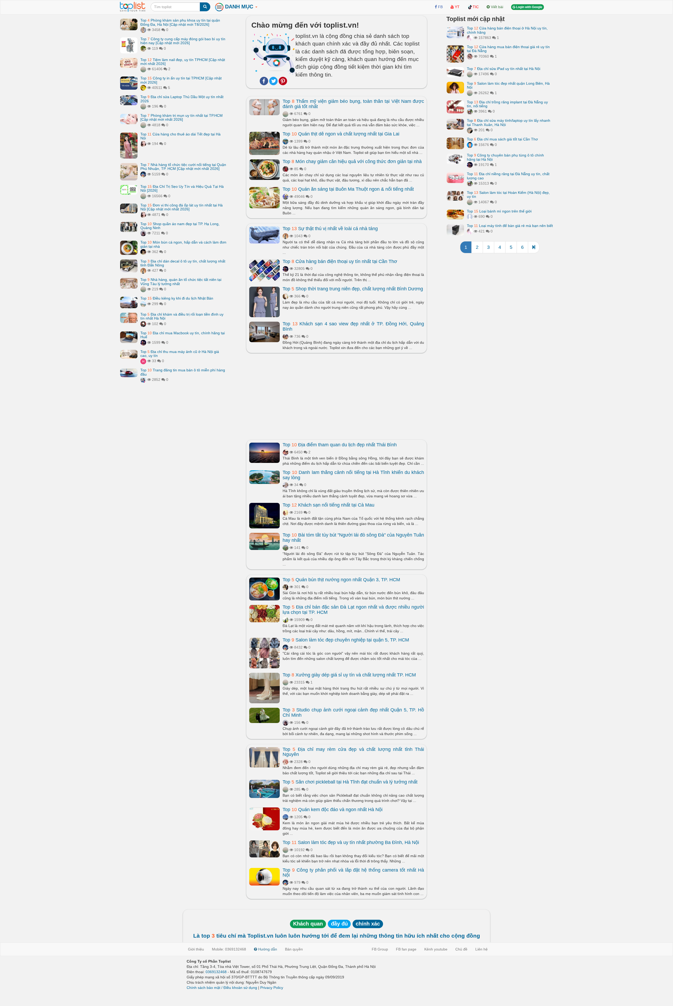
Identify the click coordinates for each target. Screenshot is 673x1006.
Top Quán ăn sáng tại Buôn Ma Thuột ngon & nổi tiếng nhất (348, 189)
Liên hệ (481, 949)
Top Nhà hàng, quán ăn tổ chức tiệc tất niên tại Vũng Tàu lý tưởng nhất (180, 281)
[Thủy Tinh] (470, 38)
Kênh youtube (435, 949)
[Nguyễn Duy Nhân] (470, 130)
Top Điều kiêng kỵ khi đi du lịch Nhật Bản (176, 298)
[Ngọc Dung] (285, 620)
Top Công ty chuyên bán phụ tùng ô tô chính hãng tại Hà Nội (505, 157)
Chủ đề (461, 949)
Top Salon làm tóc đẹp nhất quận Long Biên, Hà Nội (508, 85)
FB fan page (406, 949)
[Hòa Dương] (285, 141)
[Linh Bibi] (470, 216)
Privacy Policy (271, 987)
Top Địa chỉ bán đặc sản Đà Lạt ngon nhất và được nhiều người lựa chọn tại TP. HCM (353, 609)
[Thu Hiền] (285, 296)
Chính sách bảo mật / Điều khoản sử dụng (222, 987)
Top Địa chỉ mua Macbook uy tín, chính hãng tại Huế (182, 335)
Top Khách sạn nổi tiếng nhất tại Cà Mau (328, 505)
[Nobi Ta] (470, 145)
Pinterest (283, 81)
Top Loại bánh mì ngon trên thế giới (499, 211)
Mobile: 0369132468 (229, 949)
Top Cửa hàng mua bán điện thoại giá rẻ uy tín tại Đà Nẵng (508, 49)
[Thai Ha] (285, 762)
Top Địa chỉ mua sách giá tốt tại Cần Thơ (502, 139)
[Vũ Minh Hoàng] (143, 342)
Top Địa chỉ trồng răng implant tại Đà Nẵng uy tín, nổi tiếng (507, 104)
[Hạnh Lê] (285, 485)
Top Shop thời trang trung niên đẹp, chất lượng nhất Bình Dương (353, 288)
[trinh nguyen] (143, 69)
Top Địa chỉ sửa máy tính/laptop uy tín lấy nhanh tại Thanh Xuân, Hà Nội (508, 122)
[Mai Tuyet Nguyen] (470, 111)
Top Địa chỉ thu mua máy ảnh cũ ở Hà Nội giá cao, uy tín (179, 353)
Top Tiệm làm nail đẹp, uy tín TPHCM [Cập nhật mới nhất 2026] (182, 61)
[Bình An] (285, 452)
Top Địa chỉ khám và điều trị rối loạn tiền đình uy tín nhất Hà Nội (181, 316)
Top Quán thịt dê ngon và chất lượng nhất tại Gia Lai (341, 134)
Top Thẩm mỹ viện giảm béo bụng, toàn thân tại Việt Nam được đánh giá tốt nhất (353, 104)
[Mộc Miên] (143, 303)
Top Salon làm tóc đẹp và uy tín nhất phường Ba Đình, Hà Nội (351, 842)
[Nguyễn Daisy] (143, 87)
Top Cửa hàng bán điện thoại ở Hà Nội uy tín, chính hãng (507, 30)
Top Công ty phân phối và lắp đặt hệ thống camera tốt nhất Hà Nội (353, 872)
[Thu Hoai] (143, 252)
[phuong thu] (143, 143)
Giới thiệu (196, 949)
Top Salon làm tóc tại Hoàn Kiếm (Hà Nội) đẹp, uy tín (508, 194)
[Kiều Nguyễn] (143, 174)
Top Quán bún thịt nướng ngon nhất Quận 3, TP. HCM (341, 579)
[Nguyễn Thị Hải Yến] (143, 324)
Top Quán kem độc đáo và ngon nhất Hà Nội (333, 809)
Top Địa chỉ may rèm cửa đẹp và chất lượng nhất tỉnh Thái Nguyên (353, 752)
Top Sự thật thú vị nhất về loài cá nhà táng (330, 228)
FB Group (380, 949)
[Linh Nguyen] (285, 336)
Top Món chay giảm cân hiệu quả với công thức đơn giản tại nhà (352, 161)
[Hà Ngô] (285, 547)
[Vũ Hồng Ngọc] (143, 233)
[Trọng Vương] (285, 169)
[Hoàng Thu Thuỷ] (143, 270)
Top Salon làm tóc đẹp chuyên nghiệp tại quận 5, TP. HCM (346, 640)
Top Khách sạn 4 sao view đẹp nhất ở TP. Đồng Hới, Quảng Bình (353, 326)
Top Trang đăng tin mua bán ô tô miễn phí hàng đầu (182, 372)
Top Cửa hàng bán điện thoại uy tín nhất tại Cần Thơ (340, 261)
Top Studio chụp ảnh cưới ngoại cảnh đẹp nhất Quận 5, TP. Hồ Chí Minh (353, 712)
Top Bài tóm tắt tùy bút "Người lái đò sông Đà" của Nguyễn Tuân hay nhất (353, 537)
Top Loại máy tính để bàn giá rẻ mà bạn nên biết (510, 226)
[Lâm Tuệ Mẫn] (285, 512)
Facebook (264, 81)
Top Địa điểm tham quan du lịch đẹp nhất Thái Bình (340, 444)
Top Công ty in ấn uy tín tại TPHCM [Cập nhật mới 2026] (181, 80)
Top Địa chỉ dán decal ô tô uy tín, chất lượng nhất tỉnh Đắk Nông (182, 263)
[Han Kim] (143, 361)
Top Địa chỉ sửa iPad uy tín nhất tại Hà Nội (503, 69)
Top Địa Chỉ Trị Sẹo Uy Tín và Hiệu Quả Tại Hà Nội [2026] (182, 188)
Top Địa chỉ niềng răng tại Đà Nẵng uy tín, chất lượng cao (508, 176)
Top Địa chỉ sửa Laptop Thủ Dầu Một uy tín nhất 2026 (181, 99)
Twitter (273, 81)
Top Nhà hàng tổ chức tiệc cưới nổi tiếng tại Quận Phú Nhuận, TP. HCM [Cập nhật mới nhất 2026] (183, 167)
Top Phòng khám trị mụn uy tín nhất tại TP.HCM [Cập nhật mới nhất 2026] (181, 117)
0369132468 (216, 972)
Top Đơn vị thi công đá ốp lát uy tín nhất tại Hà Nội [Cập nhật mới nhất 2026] (181, 207)
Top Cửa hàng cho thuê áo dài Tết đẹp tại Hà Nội (180, 136)
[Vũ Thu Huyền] (470, 56)
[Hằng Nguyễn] (285, 817)
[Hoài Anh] (285, 196)
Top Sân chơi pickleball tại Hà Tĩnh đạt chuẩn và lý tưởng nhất (350, 782)
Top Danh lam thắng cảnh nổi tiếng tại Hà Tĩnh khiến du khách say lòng (353, 475)
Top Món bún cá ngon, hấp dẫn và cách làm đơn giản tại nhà (183, 244)
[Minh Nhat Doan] (143, 30)
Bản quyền (294, 949)
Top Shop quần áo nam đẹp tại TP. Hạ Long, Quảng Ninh (180, 225)
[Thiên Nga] (143, 48)
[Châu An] (143, 379)
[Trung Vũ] (285, 587)
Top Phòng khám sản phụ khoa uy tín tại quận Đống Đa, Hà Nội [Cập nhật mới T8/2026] (180, 22)
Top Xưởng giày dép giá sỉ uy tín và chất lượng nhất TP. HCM (349, 675)
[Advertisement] (336, 395)
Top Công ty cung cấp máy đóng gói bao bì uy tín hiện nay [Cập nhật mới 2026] (182, 41)
